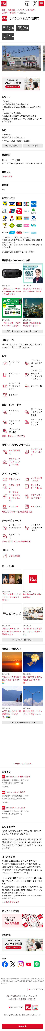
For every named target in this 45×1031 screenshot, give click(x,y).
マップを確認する (12, 146)
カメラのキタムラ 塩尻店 (15, 792)
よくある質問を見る (10, 902)
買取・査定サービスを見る (13, 436)
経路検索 (22, 1026)
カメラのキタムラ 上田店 (15, 808)
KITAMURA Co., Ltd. (17, 1015)
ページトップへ (36, 989)
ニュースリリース (31, 996)
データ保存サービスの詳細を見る (16, 541)
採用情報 (22, 999)
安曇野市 (13, 13)
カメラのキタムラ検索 (26, 10)
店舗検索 (27, 1)
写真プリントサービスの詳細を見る (17, 512)
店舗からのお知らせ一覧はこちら (22, 722)
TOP (3, 10)
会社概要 (12, 999)
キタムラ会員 (35, 2)
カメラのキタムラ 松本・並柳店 (18, 777)
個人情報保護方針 (14, 996)
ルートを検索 (33, 146)
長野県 (4, 13)
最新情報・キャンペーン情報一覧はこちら (23, 331)
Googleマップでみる (22, 763)
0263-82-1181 (7, 176)
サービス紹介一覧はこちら (22, 640)
